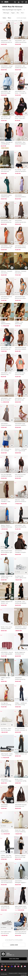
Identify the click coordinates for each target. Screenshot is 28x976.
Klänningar (6, 13)
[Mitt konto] (19, 2)
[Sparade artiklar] (22, 2)
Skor (18, 13)
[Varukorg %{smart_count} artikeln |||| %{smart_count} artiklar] (26, 2)
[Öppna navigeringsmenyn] (2, 2)
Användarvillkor (24, 975)
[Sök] (15, 2)
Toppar (13, 13)
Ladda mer (14, 945)
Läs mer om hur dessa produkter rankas (13, 20)
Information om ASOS (13, 973)
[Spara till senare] (12, 37)
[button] (2, 966)
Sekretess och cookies (23, 973)
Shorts (22, 13)
